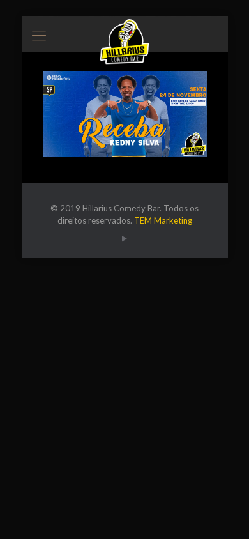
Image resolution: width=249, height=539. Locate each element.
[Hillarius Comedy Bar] (125, 32)
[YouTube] (125, 238)
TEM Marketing (163, 220)
